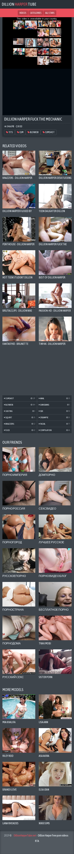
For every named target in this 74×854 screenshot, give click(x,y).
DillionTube (19, 4)
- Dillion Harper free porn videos (41, 835)
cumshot (50, 132)
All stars (50, 13)
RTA (37, 840)
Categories (35, 13)
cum (21, 132)
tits (10, 132)
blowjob (34, 132)
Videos (22, 13)
